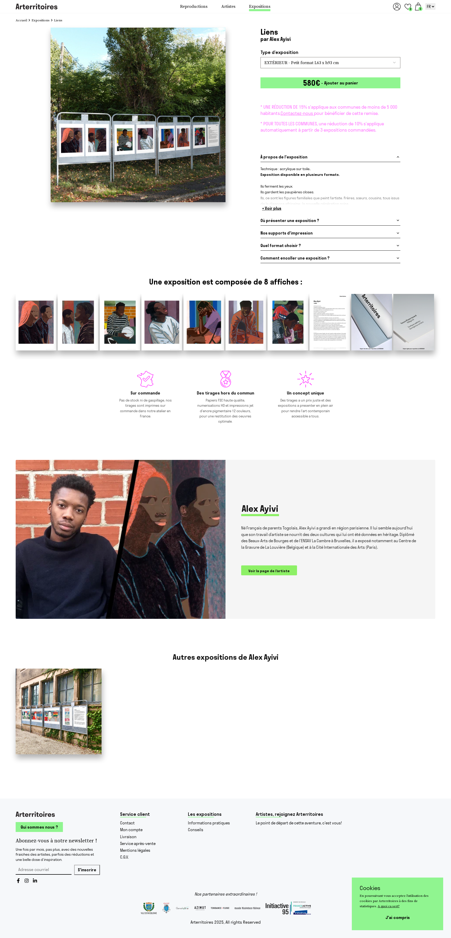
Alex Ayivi (280, 39)
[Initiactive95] (288, 908)
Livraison (128, 836)
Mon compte (131, 829)
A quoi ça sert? (389, 906)
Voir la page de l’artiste (269, 571)
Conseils (195, 829)
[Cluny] (166, 908)
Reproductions (193, 6)
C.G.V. (124, 857)
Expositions (259, 6)
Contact (127, 822)
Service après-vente (138, 843)
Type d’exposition (279, 52)
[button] (408, 6)
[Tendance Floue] (220, 908)
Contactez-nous (297, 113)
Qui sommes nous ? (39, 827)
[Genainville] (182, 908)
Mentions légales (135, 850)
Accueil (21, 20)
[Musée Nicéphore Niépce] (247, 908)
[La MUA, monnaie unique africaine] (59, 711)
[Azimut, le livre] (200, 908)
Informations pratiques (209, 822)
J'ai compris (397, 917)
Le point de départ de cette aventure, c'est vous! (299, 822)
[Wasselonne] (148, 908)
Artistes (228, 6)
